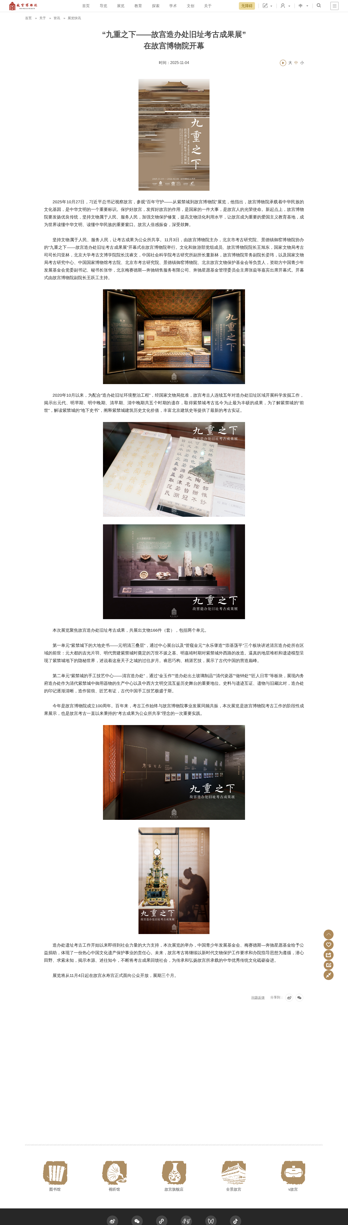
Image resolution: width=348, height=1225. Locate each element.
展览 (121, 6)
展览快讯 (74, 18)
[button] (329, 934)
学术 (173, 6)
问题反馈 (258, 997)
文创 (190, 6)
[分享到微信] (299, 998)
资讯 (57, 18)
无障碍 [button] (247, 6)
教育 (138, 6)
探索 (156, 6)
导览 (103, 6)
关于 (208, 6)
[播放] (283, 63)
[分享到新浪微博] (289, 998)
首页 (86, 6)
